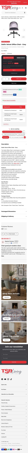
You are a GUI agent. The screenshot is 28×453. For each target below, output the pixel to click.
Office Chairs (4, 18)
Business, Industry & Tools (10, 16)
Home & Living (4, 402)
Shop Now (6, 297)
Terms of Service (4, 445)
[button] (22, 7)
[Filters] (6, 234)
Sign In (14, 70)
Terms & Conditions (16, 443)
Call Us (25, 2)
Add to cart (18, 78)
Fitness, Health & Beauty (6, 409)
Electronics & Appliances (6, 420)
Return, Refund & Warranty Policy (15, 445)
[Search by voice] (24, 12)
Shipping (9, 443)
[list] (14, 30)
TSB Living (6, 441)
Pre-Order (3, 430)
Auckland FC (3, 437)
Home (2, 16)
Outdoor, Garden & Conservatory (8, 406)
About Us (6, 340)
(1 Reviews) (9, 53)
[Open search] (2, 234)
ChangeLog (3, 447)
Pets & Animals (4, 413)
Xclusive (3, 433)
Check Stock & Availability (9, 100)
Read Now (6, 318)
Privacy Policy (4, 443)
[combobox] (14, 12)
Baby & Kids (3, 416)
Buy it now (14, 83)
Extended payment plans (8, 94)
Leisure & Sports (4, 423)
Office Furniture (20, 16)
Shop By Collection (5, 400)
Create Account (14, 73)
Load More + (6, 124)
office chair (16, 163)
